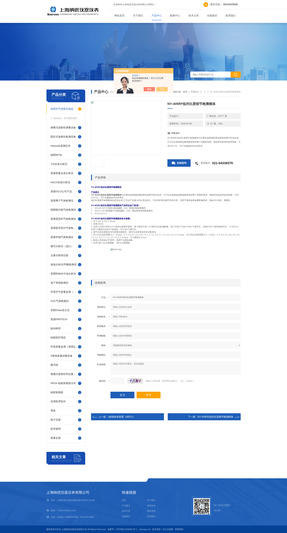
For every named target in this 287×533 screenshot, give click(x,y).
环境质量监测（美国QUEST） (66, 346)
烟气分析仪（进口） (62, 246)
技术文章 (193, 15)
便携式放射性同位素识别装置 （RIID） (66, 374)
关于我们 (138, 15)
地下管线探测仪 (59, 282)
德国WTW (56, 155)
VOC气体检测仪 (60, 301)
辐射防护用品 (58, 337)
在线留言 (212, 15)
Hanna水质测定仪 (60, 145)
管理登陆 (179, 529)
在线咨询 (181, 163)
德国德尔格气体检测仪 (63, 209)
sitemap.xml (144, 529)
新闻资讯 (151, 505)
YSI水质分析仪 (59, 164)
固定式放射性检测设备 (63, 136)
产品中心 (157, 15)
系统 (53, 410)
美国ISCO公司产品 (61, 191)
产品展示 (126, 505)
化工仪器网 (168, 529)
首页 (185, 92)
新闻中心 (175, 15)
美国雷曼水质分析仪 (62, 173)
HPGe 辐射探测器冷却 (63, 383)
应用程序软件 (58, 401)
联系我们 (231, 15)
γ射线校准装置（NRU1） (121, 417)
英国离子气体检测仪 (62, 200)
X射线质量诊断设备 (61, 355)
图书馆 (54, 365)
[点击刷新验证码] (135, 380)
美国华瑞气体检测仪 (62, 237)
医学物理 (56, 428)
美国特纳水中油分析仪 (63, 273)
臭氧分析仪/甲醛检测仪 (64, 264)
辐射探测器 (57, 392)
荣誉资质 (151, 511)
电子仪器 (56, 419)
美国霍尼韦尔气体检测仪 (64, 228)
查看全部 (56, 438)
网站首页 (120, 15)
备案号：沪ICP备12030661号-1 (122, 529)
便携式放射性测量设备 (63, 127)
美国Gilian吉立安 (60, 310)
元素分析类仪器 (59, 255)
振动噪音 (56, 328)
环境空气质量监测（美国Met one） (66, 292)
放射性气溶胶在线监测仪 (64, 108)
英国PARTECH (59, 319)
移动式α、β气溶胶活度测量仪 (67, 118)
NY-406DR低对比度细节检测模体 (215, 417)
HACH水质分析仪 (60, 182)
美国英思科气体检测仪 (63, 218)
